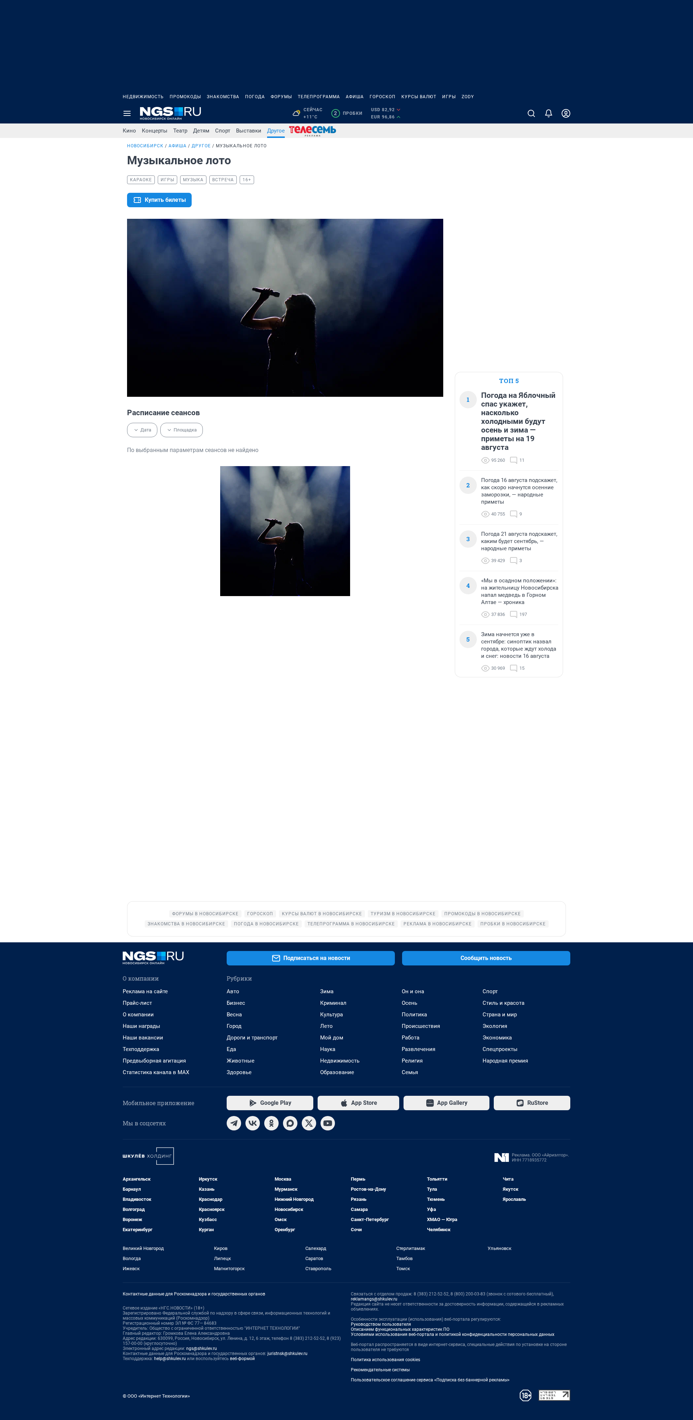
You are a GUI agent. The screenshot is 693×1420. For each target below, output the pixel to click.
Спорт (222, 130)
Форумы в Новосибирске (205, 913)
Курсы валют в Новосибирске (322, 913)
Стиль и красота (503, 1003)
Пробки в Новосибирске (513, 923)
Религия (412, 1061)
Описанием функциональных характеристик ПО (400, 1329)
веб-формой (242, 1358)
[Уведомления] (548, 113)
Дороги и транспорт (252, 1037)
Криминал (333, 1003)
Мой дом (331, 1037)
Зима (327, 991)
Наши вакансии (143, 1037)
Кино (129, 130)
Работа (410, 1037)
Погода (255, 96)
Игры (449, 96)
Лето (326, 1026)
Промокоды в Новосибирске (482, 913)
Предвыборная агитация (154, 1061)
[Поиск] (531, 113)
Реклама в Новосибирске (438, 923)
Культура (331, 1014)
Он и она (413, 991)
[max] (290, 1123)
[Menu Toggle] (127, 113)
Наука (327, 1049)
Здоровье (239, 1072)
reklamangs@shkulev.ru (374, 1299)
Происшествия (421, 1026)
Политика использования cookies (385, 1359)
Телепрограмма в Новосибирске (351, 923)
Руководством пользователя (381, 1324)
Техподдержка (141, 1049)
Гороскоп (383, 96)
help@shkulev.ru (170, 1358)
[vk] (252, 1123)
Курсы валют (418, 96)
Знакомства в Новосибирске (186, 923)
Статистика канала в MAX (156, 1072)
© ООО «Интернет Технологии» (156, 1396)
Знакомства (223, 96)
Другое (276, 130)
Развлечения (418, 1049)
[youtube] (328, 1123)
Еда (231, 1049)
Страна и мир (500, 1014)
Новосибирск (145, 145)
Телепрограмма (319, 96)
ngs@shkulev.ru (201, 1348)
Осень (409, 1003)
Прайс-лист (137, 1003)
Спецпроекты (500, 1049)
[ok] (271, 1123)
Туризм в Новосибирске (403, 913)
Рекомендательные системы (380, 1369)
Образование (337, 1072)
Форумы (281, 96)
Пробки (348, 113)
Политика (414, 1014)
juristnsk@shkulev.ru (287, 1353)
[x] (309, 1123)
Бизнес (236, 1003)
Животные (240, 1061)
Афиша (355, 96)
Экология (495, 1026)
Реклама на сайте (145, 991)
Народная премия (505, 1061)
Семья (410, 1072)
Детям (201, 130)
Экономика (497, 1037)
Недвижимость (143, 96)
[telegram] (234, 1123)
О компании (138, 1014)
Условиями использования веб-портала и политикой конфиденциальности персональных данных (452, 1334)
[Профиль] (566, 113)
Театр (180, 130)
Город (234, 1026)
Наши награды (141, 1026)
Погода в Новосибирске (266, 923)
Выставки (248, 130)
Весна (234, 1014)
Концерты (154, 130)
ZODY (468, 96)
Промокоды (185, 96)
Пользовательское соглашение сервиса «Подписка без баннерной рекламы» (430, 1379)
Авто (233, 991)
